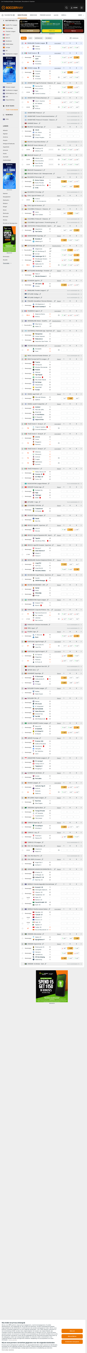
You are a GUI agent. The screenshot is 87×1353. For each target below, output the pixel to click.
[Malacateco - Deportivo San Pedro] (52, 340)
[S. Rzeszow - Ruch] (52, 636)
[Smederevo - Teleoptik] (52, 747)
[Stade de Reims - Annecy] (52, 315)
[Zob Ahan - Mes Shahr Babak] (52, 378)
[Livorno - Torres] (52, 438)
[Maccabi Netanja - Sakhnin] (52, 398)
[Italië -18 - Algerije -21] (52, 923)
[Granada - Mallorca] (52, 792)
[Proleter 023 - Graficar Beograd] (52, 742)
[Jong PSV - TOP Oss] (52, 564)
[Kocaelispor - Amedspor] (52, 826)
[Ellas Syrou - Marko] (52, 325)
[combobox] (74, 38)
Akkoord (72, 1331)
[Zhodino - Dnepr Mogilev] (52, 136)
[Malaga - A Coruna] (52, 77)
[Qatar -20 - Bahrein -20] (52, 898)
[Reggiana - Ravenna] (52, 443)
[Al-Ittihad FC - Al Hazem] (52, 732)
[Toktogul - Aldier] (52, 496)
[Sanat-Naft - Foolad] (52, 388)
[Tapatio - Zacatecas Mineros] (52, 539)
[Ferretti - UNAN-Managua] (52, 579)
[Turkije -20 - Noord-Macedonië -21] (52, 928)
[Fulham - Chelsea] (52, 47)
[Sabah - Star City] (52, 519)
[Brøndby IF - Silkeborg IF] (52, 240)
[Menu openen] (81, 8)
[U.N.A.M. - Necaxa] (52, 529)
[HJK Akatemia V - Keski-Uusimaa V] (52, 305)
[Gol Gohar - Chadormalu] (52, 383)
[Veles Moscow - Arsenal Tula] (52, 712)
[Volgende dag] (81, 38)
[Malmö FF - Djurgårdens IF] (52, 938)
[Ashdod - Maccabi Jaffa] (52, 408)
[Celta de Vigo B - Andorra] (52, 787)
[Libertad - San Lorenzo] (52, 619)
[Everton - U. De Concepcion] (52, 199)
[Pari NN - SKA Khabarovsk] (52, 717)
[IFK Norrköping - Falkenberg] (52, 958)
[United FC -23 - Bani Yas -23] (52, 878)
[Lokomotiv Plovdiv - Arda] (52, 186)
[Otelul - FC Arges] (52, 682)
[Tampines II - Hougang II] (52, 767)
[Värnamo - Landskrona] (52, 953)
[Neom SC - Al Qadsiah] (52, 727)
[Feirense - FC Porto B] (52, 660)
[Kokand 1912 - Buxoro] (52, 604)
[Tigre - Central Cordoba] (52, 92)
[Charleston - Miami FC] (52, 850)
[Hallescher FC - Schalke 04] (52, 265)
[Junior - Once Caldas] (52, 213)
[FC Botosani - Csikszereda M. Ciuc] (52, 677)
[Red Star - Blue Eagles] (52, 802)
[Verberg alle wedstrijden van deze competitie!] (81, 43)
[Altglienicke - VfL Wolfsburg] (52, 250)
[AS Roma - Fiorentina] (52, 62)
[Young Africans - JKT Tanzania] (52, 812)
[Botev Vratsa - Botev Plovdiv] (52, 181)
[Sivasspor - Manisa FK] (52, 836)
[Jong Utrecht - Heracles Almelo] (52, 569)
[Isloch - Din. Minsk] (52, 131)
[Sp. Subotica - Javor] (52, 752)
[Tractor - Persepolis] (52, 363)
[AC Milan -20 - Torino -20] (52, 478)
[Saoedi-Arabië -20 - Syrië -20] (52, 903)
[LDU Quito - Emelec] (52, 284)
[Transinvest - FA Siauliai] (52, 509)
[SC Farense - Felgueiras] (52, 655)
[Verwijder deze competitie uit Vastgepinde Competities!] (46, 43)
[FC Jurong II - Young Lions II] (52, 762)
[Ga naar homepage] (16, 7)
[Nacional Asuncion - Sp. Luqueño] (52, 614)
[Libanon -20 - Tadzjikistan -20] (52, 893)
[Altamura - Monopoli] (52, 453)
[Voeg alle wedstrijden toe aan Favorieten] (22, 43)
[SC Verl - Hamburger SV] (52, 255)
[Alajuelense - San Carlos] (52, 230)
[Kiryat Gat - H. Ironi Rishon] (52, 413)
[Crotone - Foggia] (52, 458)
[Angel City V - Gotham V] (52, 863)
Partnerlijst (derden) (8, 1350)
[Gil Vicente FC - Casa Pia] (52, 645)
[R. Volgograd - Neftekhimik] (52, 707)
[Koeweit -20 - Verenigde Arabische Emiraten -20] (52, 888)
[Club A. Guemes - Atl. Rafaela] (52, 102)
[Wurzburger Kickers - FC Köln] (52, 260)
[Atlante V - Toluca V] (52, 554)
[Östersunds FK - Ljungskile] (52, 948)
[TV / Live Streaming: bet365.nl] (59, 77)
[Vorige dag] (66, 38)
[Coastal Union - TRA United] (52, 817)
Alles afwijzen (72, 1336)
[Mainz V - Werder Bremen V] (52, 275)
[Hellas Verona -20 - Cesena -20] (52, 472)
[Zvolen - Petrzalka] (52, 777)
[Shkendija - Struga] (52, 594)
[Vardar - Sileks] (52, 589)
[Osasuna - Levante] (52, 72)
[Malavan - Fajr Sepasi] (52, 373)
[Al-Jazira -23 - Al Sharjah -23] (52, 873)
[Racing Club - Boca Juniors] (52, 87)
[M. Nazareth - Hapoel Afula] (52, 418)
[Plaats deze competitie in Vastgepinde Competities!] (54, 83)
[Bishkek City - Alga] (52, 491)
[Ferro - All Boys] (52, 107)
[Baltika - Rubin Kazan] (52, 692)
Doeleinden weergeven (72, 1341)
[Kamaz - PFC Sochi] (52, 702)
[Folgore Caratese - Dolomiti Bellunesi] (52, 428)
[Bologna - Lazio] (52, 57)
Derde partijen (12, 1340)
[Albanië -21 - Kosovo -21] (52, 918)
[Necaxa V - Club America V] (52, 549)
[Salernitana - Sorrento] (52, 463)
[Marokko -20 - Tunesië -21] (52, 913)
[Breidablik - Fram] (52, 350)
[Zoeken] (66, 8)
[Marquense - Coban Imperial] (52, 335)
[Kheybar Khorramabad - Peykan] (52, 368)
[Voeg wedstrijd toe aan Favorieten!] (22, 47)
